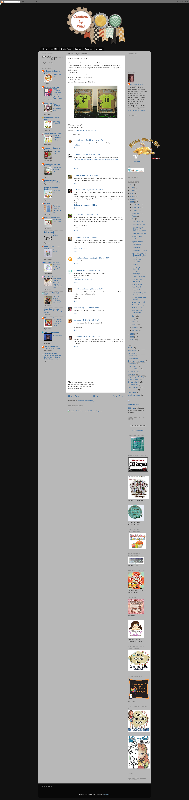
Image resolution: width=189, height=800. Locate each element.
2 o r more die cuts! (138, 224)
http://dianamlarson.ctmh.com (107, 159)
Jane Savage (80, 175)
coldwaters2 (80, 289)
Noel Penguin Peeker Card (57, 220)
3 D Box (130, 348)
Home (44, 49)
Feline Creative (49, 232)
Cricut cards (132, 364)
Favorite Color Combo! (136, 268)
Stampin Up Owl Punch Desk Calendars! (137, 242)
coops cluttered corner (52, 134)
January (135, 330)
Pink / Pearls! (136, 287)
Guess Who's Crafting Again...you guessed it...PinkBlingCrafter (57, 283)
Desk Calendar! (137, 284)
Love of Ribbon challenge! (137, 272)
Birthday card (132, 350)
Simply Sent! (136, 290)
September (136, 213)
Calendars (131, 356)
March (134, 325)
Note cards (131, 374)
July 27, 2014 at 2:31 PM (91, 336)
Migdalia (79, 270)
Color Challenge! (137, 221)
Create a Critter (133, 358)
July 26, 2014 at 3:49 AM (90, 320)
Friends (78, 49)
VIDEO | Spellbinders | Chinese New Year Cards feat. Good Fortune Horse (57, 93)
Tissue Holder (132, 390)
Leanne (79, 336)
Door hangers (132, 366)
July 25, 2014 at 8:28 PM (90, 307)
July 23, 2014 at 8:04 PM (91, 154)
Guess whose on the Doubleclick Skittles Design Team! (139, 255)
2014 (132, 202)
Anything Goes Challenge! (137, 280)
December (136, 204)
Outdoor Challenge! (138, 305)
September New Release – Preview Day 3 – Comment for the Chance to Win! (52, 357)
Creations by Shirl (136, 84)
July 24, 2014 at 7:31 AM (89, 214)
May (133, 319)
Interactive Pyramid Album (57, 335)
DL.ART (47, 203)
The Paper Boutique (51, 332)
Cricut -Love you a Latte (136, 361)
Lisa (77, 237)
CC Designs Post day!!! (56, 122)
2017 (132, 193)
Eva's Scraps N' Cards (52, 218)
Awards (99, 49)
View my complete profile (136, 110)
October (135, 210)
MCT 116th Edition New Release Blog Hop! (57, 107)
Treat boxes (132, 392)
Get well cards (133, 371)
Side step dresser (134, 379)
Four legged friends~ (139, 233)
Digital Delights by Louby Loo (51, 188)
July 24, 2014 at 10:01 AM (94, 289)
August (134, 216)
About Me (54, 49)
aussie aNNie (80, 140)
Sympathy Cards (133, 382)
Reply (76, 148)
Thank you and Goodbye (52, 348)
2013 (132, 334)
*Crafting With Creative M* (83, 279)
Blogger (106, 794)
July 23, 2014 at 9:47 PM (94, 175)
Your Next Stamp (50, 353)
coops (78, 320)
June (134, 316)
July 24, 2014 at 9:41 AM (91, 270)
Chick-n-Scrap (49, 103)
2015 (132, 199)
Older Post (118, 396)
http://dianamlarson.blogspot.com (85, 159)
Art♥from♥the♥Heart (51, 87)
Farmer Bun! (136, 264)
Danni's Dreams (50, 180)
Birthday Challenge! (138, 276)
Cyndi (78, 307)
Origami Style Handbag (136, 377)
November (136, 207)
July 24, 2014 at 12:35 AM (95, 190)
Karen (78, 214)
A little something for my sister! (139, 293)
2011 (132, 340)
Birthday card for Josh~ (137, 237)
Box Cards (131, 353)
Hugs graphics (137, 161)
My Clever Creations (51, 262)
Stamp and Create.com (52, 318)
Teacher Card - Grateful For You (57, 169)
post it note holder (134, 395)
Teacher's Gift (132, 385)
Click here (131, 408)
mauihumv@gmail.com (84, 258)
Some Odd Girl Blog (51, 309)
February (135, 327)
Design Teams (66, 49)
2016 (132, 196)
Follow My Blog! (134, 404)
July (133, 219)
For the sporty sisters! (139, 250)
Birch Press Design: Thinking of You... (56, 267)
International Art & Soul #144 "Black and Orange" (57, 299)
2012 (132, 337)
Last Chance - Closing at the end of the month (57, 322)
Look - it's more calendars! (137, 260)
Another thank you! (138, 302)
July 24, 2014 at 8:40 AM (101, 258)
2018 (132, 190)
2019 (132, 187)
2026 (132, 185)
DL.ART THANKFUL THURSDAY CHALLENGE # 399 (57, 208)
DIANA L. (79, 154)
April (134, 322)
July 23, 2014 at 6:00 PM (94, 140)
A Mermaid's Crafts (80, 248)
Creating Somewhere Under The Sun (52, 165)
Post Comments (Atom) (86, 400)
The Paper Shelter (51, 346)
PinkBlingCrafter (50, 277)
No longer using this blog (52, 182)
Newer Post (73, 396)
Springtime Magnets (56, 251)
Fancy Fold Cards (134, 369)
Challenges (89, 49)
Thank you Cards (134, 387)
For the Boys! (136, 247)
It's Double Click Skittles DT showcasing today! (139, 228)
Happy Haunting (55, 235)
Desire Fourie (81, 190)
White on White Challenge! (137, 311)
